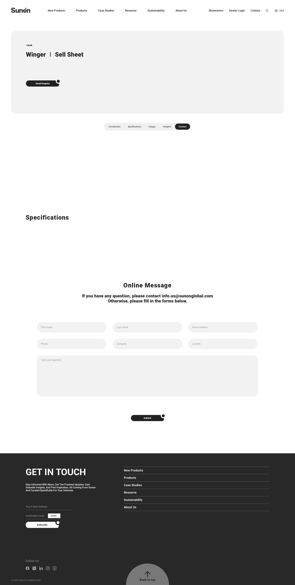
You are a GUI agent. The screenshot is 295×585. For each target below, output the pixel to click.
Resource (131, 10)
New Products (56, 10)
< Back (29, 45)
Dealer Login (237, 10)
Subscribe (42, 525)
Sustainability (156, 10)
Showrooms (216, 10)
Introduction (114, 126)
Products (81, 10)
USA (281, 10)
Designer (167, 126)
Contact (255, 10)
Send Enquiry (43, 83)
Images (152, 126)
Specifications (134, 126)
